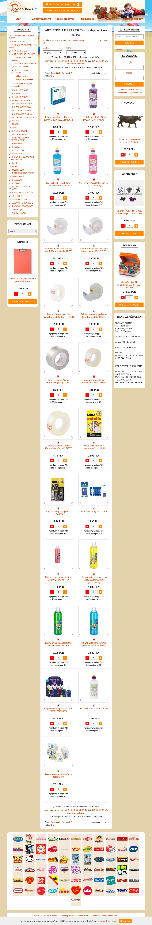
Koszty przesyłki (64, 18)
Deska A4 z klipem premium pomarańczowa (22, 280)
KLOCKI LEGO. (19, 150)
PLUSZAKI (17, 180)
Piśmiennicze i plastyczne (19, 71)
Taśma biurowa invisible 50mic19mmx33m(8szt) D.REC (58, 315)
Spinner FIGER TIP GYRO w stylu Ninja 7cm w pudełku (129, 212)
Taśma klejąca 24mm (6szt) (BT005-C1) (58, 775)
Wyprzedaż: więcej (129, 233)
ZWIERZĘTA (17, 209)
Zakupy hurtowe (41, 18)
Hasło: (129, 72)
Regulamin (87, 18)
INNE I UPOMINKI (20, 131)
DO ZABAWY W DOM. (22, 107)
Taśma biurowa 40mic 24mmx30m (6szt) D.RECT (58, 381)
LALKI (15, 163)
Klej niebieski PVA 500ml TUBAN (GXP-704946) (58, 184)
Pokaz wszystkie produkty (62, 10)
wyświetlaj (95, 73)
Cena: (69, 48)
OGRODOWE (18, 176)
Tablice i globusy (22, 76)
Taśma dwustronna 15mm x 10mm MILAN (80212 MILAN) (58, 118)
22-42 (69, 61)
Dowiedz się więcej (108, 921)
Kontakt (110, 18)
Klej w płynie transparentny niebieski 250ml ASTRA (94, 644)
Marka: (46, 48)
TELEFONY (17, 196)
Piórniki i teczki (21, 67)
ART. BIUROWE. (19, 41)
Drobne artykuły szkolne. (26, 63)
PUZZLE (16, 183)
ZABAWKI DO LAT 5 (21, 199)
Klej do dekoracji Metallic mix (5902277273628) (58, 709)
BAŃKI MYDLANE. (20, 90)
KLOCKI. (16, 147)
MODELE (16, 166)
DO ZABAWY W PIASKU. (23, 110)
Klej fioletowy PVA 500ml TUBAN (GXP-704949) (94, 118)
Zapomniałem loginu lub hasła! (129, 92)
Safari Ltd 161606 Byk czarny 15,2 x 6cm (129, 140)
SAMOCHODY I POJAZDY (24, 193)
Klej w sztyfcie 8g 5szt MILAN (94, 511)
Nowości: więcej (129, 162)
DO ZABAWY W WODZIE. (23, 117)
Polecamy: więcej (129, 305)
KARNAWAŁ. (18, 143)
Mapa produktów (133, 18)
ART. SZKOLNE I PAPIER (23, 54)
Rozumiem (125, 921)
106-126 (96, 61)
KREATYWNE (18, 154)
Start (18, 18)
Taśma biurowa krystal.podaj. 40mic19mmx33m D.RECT (58, 250)
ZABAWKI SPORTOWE (22, 206)
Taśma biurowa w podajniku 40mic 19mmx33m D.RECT (93, 315)
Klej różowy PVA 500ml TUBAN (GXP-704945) (94, 184)
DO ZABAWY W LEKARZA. (24, 104)
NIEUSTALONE (19, 213)
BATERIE (16, 94)
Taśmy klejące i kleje (24, 79)
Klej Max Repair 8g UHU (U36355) (58, 512)
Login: (129, 62)
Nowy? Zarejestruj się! (129, 89)
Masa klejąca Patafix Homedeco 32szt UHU (94, 447)
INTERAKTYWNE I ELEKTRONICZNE (18, 139)
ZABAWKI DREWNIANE (22, 203)
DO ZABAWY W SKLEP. (23, 114)
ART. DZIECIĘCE (19, 51)
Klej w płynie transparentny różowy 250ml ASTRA (58, 578)
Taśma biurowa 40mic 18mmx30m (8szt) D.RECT (58, 447)
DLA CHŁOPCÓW (19, 97)
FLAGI (15, 124)
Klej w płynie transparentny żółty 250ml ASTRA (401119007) (94, 580)
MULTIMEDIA (18, 170)
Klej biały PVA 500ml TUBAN (94, 708)
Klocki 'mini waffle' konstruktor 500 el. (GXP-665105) (129, 285)
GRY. (14, 127)
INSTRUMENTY (19, 134)
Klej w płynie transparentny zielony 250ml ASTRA (58, 644)
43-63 (75, 61)
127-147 (104, 61)
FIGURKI (16, 121)
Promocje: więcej (22, 301)
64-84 (82, 61)
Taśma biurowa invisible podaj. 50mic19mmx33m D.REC (94, 250)
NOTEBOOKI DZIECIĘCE (23, 173)
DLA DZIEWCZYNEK (21, 100)
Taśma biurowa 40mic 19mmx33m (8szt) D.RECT (93, 381)
